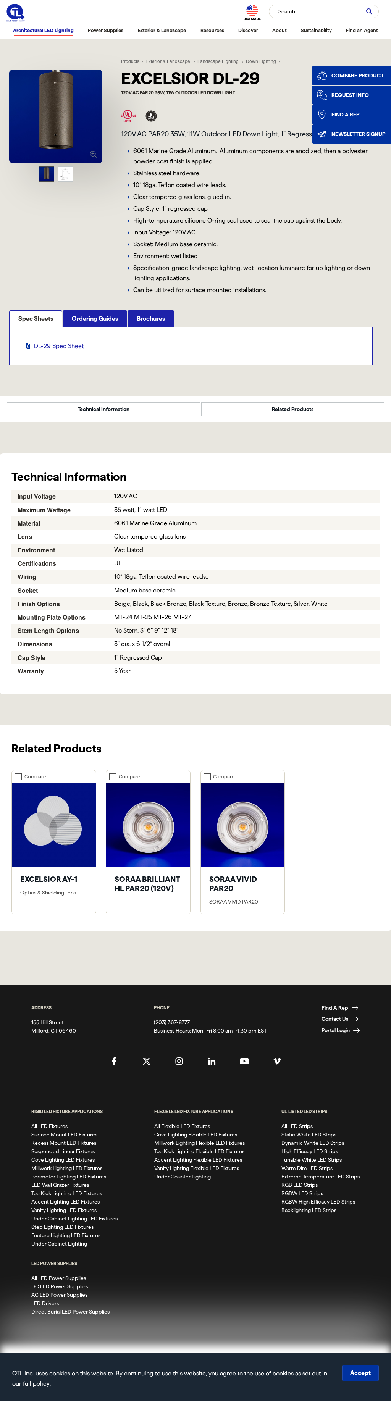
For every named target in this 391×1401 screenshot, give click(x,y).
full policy (36, 1383)
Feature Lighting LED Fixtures (65, 1235)
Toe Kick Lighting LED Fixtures (66, 1193)
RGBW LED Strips (302, 1193)
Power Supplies (105, 30)
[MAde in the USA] (252, 12)
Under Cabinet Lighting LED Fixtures (74, 1218)
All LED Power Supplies (58, 1278)
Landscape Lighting (218, 61)
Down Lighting (261, 61)
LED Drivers (45, 1303)
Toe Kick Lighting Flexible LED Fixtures (199, 1151)
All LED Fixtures (49, 1126)
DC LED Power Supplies (59, 1286)
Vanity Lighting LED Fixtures (64, 1210)
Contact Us (335, 1019)
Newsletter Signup (358, 134)
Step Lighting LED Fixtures (62, 1227)
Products (130, 61)
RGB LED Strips (299, 1185)
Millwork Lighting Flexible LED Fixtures (199, 1143)
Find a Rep (345, 114)
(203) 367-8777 (172, 1022)
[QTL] (15, 13)
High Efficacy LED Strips (309, 1151)
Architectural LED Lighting (43, 30)
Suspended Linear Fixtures (63, 1151)
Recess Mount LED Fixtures (63, 1143)
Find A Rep (335, 1008)
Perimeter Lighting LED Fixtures (68, 1176)
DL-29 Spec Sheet (59, 346)
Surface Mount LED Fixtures (64, 1134)
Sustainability (316, 30)
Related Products (292, 409)
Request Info (350, 95)
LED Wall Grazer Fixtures (60, 1185)
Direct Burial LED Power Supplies (70, 1312)
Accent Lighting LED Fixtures (65, 1202)
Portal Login (336, 1030)
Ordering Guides (95, 318)
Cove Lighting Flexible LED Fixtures (195, 1134)
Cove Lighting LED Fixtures (63, 1160)
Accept (360, 1373)
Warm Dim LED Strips (307, 1168)
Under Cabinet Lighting (59, 1244)
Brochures (151, 318)
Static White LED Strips (308, 1134)
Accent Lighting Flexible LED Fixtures (198, 1160)
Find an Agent (362, 30)
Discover (248, 30)
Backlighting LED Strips (308, 1210)
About (279, 30)
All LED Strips (297, 1126)
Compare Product (357, 76)
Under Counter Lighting (182, 1176)
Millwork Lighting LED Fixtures (66, 1168)
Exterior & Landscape (162, 30)
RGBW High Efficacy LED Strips (318, 1202)
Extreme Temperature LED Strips (320, 1176)
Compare (35, 776)
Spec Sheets (35, 318)
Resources (212, 30)
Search (286, 11)
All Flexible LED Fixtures (182, 1126)
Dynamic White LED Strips (312, 1143)
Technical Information (103, 409)
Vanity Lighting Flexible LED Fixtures (196, 1168)
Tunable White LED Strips (311, 1160)
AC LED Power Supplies (59, 1295)
